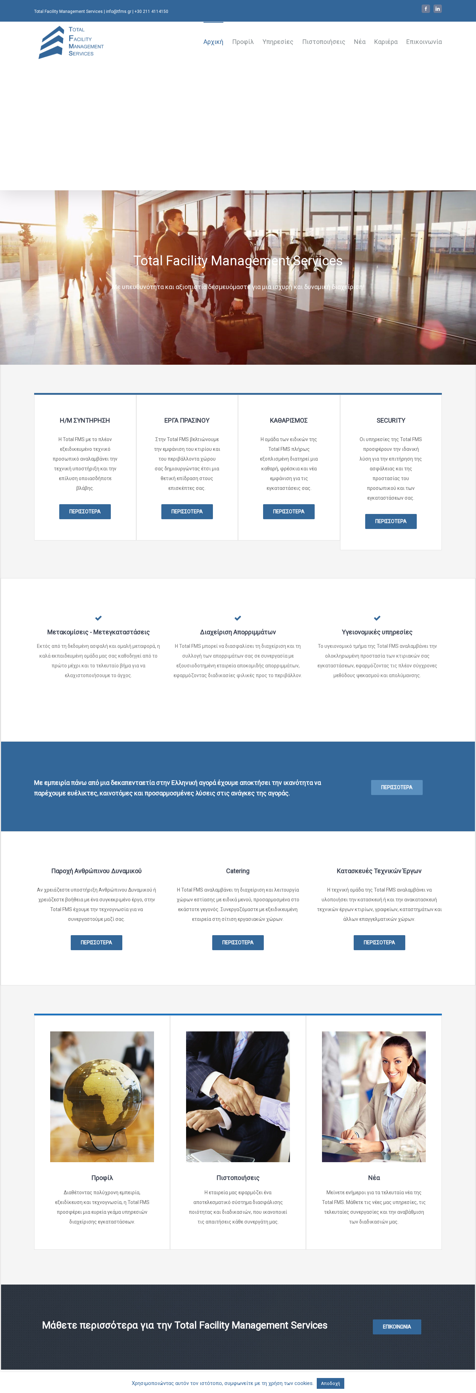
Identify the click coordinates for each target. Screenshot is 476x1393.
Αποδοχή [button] (330, 1383)
